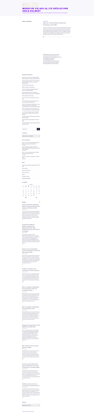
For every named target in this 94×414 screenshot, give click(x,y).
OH (22, 77)
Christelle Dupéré (25, 122)
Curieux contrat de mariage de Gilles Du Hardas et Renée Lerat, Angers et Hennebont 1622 (30, 82)
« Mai (26, 197)
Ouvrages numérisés (25, 176)
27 (25, 195)
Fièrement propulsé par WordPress (28, 411)
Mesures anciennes (25, 172)
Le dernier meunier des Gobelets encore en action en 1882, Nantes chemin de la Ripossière (30, 113)
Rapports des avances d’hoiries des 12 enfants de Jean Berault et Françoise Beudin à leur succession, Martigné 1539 (31, 105)
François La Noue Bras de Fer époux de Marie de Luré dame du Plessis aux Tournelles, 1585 (30, 365)
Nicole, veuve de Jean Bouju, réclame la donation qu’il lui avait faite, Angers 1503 (31, 250)
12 (23, 191)
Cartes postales (25, 168)
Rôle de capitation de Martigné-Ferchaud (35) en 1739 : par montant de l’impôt (30, 288)
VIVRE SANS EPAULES (26, 178)
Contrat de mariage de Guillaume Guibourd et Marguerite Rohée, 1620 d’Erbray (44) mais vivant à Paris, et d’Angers (31, 148)
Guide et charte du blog (29, 85)
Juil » (36, 197)
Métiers (23, 174)
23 (33, 193)
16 (33, 191)
